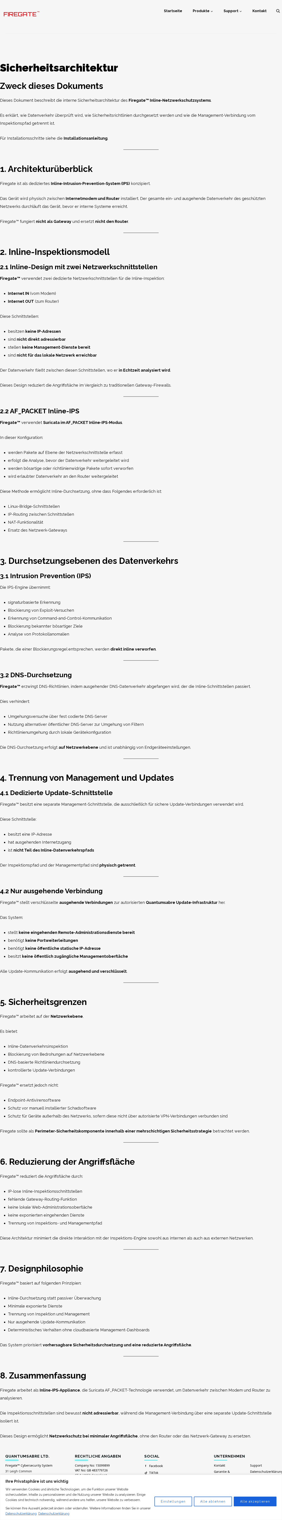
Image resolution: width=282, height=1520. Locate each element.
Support (256, 1465)
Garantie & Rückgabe (222, 1474)
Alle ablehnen (213, 1501)
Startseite (173, 11)
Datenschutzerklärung (21, 1513)
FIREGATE (21, 14)
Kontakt (259, 11)
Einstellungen (173, 1501)
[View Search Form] (278, 11)
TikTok (153, 1473)
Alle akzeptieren (255, 1501)
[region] (141, 1497)
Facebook (156, 1466)
